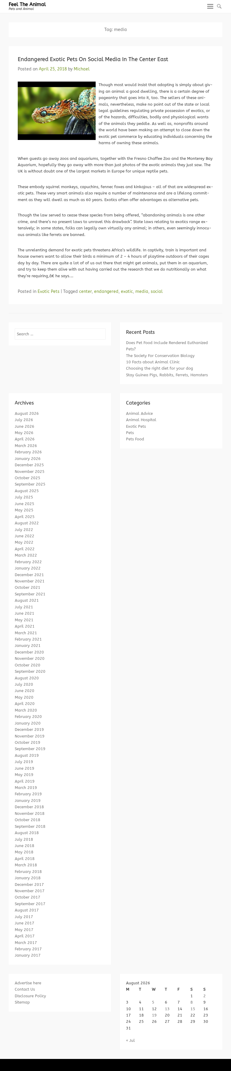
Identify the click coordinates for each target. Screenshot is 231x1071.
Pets (130, 432)
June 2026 (24, 426)
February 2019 (28, 794)
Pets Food (135, 439)
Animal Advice (139, 413)
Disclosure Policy (30, 996)
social (157, 291)
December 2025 (29, 465)
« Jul (130, 1040)
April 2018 (25, 858)
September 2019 (30, 749)
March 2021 (26, 633)
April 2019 (25, 781)
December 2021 (29, 575)
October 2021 (27, 587)
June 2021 (24, 613)
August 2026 (27, 413)
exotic (127, 291)
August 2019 (27, 755)
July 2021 (24, 607)
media (141, 291)
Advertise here (28, 983)
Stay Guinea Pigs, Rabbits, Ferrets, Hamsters (167, 375)
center (85, 291)
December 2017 (29, 884)
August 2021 (27, 600)
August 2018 (27, 832)
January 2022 (28, 568)
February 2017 (28, 949)
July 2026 (24, 420)
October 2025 (27, 478)
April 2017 (25, 936)
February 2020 (28, 716)
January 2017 (28, 955)
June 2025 (24, 503)
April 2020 (25, 703)
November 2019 (30, 736)
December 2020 (29, 652)
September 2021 (30, 594)
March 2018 (26, 865)
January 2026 (28, 458)
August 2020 (27, 678)
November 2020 (30, 658)
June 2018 (24, 845)
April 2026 (25, 439)
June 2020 (24, 690)
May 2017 (24, 929)
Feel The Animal (27, 4)
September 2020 (30, 671)
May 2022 (24, 542)
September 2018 (30, 826)
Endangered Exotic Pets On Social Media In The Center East (93, 59)
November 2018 (30, 813)
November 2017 (30, 891)
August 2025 (27, 491)
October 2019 (27, 742)
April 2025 (25, 516)
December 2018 (29, 807)
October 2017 (27, 897)
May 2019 (24, 774)
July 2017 (24, 916)
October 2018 (27, 820)
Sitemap (22, 1002)
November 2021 (30, 581)
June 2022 (24, 536)
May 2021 (24, 620)
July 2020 (24, 684)
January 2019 (28, 800)
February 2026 (28, 452)
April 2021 (25, 626)
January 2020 (28, 723)
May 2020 (24, 697)
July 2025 (24, 497)
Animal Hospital (141, 420)
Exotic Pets (49, 291)
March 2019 (26, 787)
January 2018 (28, 878)
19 (154, 1015)
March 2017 (26, 942)
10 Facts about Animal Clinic (153, 362)
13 (167, 1009)
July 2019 (24, 761)
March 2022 (26, 555)
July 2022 (24, 529)
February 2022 (28, 562)
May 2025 (24, 510)
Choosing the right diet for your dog (159, 368)
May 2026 (24, 432)
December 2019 (29, 729)
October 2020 (27, 665)
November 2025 (30, 471)
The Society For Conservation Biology (160, 355)
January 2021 (28, 645)
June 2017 (24, 923)
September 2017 (30, 904)
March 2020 (26, 710)
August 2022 (27, 523)
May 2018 (24, 852)
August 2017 (27, 910)
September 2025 (30, 484)
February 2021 (28, 639)
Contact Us (25, 989)
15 (192, 1009)
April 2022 (25, 549)
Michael (82, 69)
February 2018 (28, 871)
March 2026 (26, 445)
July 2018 (24, 839)
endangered (106, 291)
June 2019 (24, 768)
